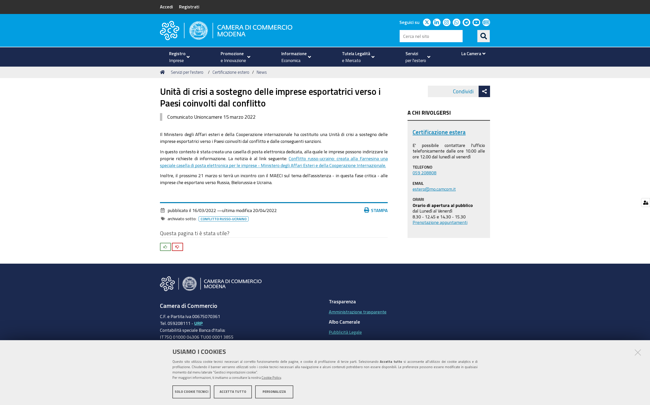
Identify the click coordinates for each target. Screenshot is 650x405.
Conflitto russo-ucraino (224, 219)
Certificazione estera (439, 132)
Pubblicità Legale (345, 332)
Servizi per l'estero (187, 72)
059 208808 (424, 172)
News (261, 72)
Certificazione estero (231, 72)
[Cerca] (483, 36)
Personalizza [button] (274, 391)
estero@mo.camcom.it (434, 189)
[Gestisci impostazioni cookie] (645, 202)
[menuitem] (177, 57)
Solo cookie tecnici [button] (191, 391)
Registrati (189, 6)
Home (163, 72)
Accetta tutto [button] (233, 391)
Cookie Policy (271, 377)
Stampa (379, 210)
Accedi (166, 6)
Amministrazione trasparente (357, 311)
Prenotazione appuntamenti (440, 222)
